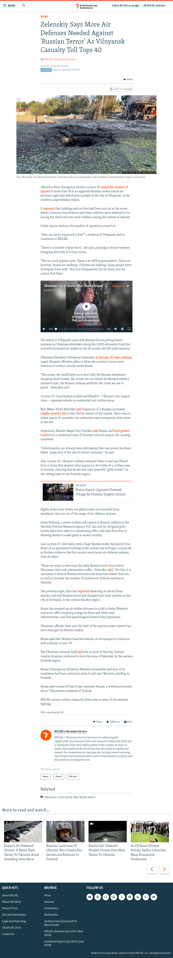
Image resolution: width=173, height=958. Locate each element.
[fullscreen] (129, 329)
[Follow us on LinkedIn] (137, 897)
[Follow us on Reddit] (97, 897)
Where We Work (11, 902)
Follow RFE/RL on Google (125, 5)
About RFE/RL (10, 895)
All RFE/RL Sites (11, 927)
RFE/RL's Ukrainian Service (60, 59)
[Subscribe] (154, 897)
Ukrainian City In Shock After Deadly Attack (73, 286)
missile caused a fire (54, 413)
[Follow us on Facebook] (130, 897)
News (44, 16)
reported (49, 208)
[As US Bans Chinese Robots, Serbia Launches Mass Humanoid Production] (150, 831)
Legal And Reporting (14, 921)
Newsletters (51, 908)
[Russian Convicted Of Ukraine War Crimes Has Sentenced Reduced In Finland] (65, 831)
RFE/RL (51, 290)
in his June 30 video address (113, 357)
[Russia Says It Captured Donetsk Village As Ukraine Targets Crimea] (58, 492)
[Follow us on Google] (113, 897)
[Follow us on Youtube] (89, 897)
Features (49, 902)
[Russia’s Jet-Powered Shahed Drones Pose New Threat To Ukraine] (108, 831)
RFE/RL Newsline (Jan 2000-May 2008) (63, 933)
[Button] (128, 79)
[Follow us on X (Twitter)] (122, 897)
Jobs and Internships (14, 914)
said (79, 409)
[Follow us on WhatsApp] (146, 897)
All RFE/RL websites (154, 5)
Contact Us (8, 934)
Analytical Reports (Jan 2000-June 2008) (64, 943)
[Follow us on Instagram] (106, 897)
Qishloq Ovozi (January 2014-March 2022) (61, 923)
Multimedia (51, 914)
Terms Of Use (10, 908)
